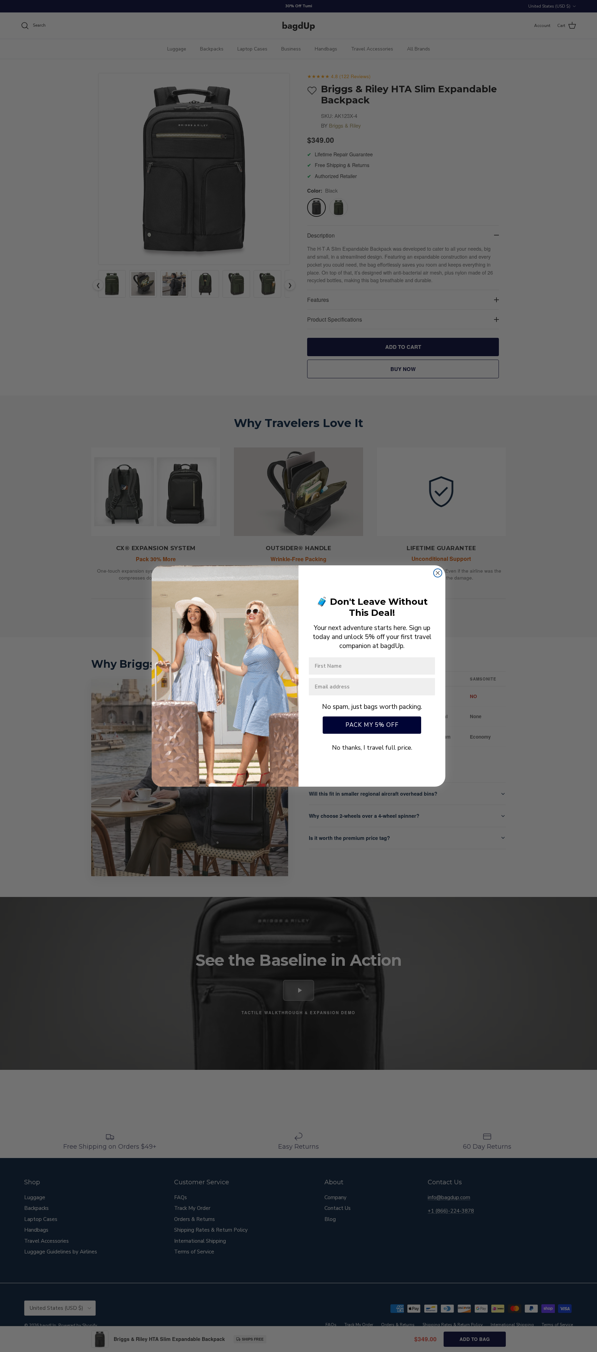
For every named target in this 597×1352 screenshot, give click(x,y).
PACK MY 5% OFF (372, 725)
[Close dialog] (438, 573)
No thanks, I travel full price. (372, 747)
